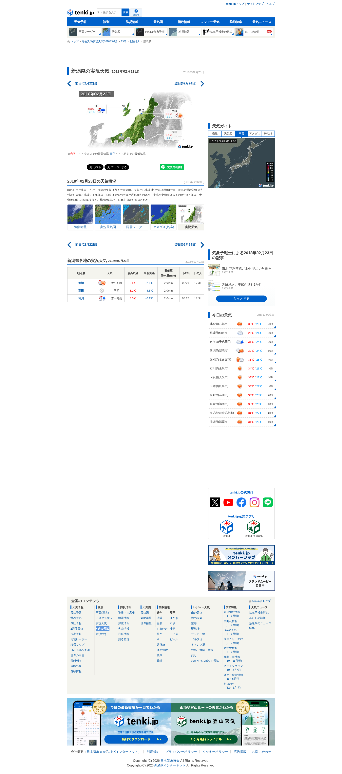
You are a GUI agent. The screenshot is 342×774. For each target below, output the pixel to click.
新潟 (81, 282)
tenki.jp (81, 13)
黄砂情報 (76, 671)
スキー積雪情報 (233, 676)
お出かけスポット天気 (205, 660)
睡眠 (159, 660)
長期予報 (76, 634)
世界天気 (76, 618)
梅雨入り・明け (233, 640)
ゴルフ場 (196, 639)
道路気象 (76, 666)
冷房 (172, 628)
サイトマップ (255, 3)
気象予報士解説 (259, 612)
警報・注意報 (126, 612)
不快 (172, 623)
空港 (194, 623)
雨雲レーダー (78, 639)
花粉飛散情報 (232, 613)
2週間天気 (76, 628)
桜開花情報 (231, 623)
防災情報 (132, 22)
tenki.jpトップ (235, 3)
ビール (174, 639)
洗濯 (159, 618)
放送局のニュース (260, 623)
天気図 (158, 22)
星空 (159, 634)
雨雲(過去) (102, 612)
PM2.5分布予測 (80, 650)
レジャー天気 (209, 22)
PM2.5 (268, 133)
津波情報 (123, 623)
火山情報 (123, 628)
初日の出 (232, 685)
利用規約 (153, 751)
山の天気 (196, 612)
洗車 (159, 655)
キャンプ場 (198, 644)
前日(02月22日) (86, 83)
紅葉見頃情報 (233, 658)
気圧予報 (76, 623)
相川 (81, 298)
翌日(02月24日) (185, 83)
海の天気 (196, 618)
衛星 (215, 133)
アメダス (254, 133)
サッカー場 (198, 634)
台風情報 (123, 634)
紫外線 (161, 644)
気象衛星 (146, 618)
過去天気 (103, 628)
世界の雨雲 (77, 655)
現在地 (136, 14)
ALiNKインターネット (122, 751)
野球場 (195, 628)
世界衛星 (146, 623)
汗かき (174, 618)
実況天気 (101, 623)
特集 (252, 628)
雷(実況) (101, 634)
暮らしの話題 (257, 618)
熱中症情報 (231, 649)
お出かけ (162, 628)
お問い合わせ (261, 751)
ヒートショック (233, 667)
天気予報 (80, 22)
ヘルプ (270, 3)
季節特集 (236, 22)
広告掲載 (240, 751)
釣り (194, 655)
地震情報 (123, 618)
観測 (106, 22)
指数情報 (184, 22)
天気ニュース (261, 22)
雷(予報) (75, 660)
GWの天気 (231, 631)
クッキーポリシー (215, 751)
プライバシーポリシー (181, 751)
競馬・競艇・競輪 (202, 650)
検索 (125, 12)
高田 (81, 290)
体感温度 (162, 650)
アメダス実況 (104, 618)
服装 (159, 623)
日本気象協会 (96, 751)
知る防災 (123, 639)
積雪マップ (77, 644)
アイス (174, 634)
